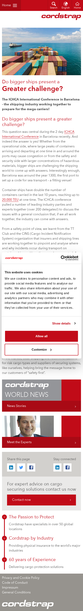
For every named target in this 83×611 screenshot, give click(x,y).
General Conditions (16, 592)
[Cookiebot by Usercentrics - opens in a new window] (60, 258)
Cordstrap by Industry (31, 538)
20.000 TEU (10, 200)
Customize (39, 349)
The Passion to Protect (31, 517)
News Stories (16, 406)
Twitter (21, 467)
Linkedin (11, 467)
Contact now (21, 500)
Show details (61, 323)
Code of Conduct (15, 583)
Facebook (31, 467)
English (66, 8)
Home (6, 5)
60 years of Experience (32, 560)
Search (53, 8)
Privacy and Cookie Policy (20, 578)
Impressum (10, 587)
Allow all (41, 336)
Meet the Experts (19, 442)
